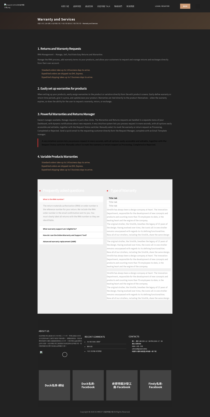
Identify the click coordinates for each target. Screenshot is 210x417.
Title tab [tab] (113, 198)
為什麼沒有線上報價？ (94, 342)
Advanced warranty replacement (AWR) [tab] (59, 241)
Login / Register (162, 6)
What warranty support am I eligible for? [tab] (60, 229)
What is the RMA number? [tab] (53, 199)
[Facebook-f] (64, 354)
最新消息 (90, 346)
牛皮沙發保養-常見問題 (94, 351)
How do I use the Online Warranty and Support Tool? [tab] (65, 235)
